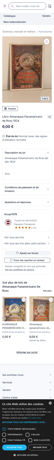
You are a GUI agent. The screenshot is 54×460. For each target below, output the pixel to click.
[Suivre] (46, 41)
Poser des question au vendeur (29, 260)
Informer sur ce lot (27, 352)
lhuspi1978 (10, 214)
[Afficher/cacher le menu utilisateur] (4, 6)
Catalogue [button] (9, 15)
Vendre (46, 15)
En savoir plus (35, 418)
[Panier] (50, 6)
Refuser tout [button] (40, 447)
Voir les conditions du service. (19, 269)
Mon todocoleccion (15, 21)
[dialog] (27, 429)
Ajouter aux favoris (29, 253)
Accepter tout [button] (14, 447)
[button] (27, 152)
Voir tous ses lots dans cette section (25, 243)
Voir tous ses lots (14, 237)
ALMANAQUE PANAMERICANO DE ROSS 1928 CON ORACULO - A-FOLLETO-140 (14, 326)
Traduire (12, 108)
